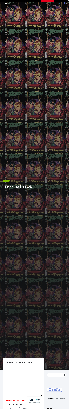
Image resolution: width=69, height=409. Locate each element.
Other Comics (47, 2)
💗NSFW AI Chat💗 (21, 2)
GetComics (5, 3)
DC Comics (32, 2)
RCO (27, 2)
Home (15, 2)
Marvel (39, 2)
